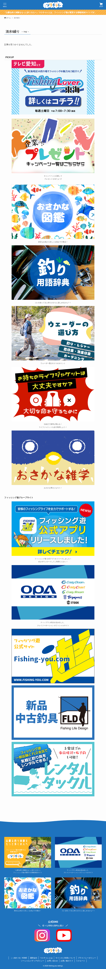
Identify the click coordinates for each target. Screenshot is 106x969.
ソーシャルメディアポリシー (32, 960)
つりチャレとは (46, 957)
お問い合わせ (52, 960)
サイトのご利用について (65, 957)
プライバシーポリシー (87, 957)
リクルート (80, 960)
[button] (5, 5)
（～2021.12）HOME (18, 957)
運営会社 (33, 957)
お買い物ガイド (67, 960)
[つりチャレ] (53, 5)
